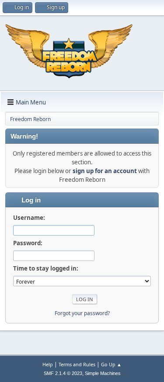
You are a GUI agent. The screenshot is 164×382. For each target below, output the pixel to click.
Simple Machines (103, 373)
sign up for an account (105, 171)
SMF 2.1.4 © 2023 (63, 373)
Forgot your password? (82, 313)
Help (47, 364)
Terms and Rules (77, 364)
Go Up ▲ (111, 364)
